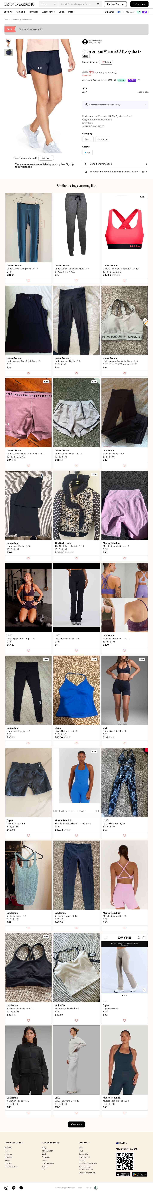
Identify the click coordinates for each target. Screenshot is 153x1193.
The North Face (63, 543)
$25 (9, 367)
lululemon (108, 450)
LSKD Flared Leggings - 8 (67, 638)
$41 (59, 459)
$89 (105, 1014)
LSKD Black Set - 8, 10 (114, 823)
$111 (57, 644)
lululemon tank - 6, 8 (16, 916)
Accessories (48, 11)
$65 (9, 1107)
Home (7, 20)
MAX (44, 1154)
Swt (105, 728)
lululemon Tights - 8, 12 (66, 916)
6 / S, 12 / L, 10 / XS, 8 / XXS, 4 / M (120, 364)
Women (16, 20)
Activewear (27, 20)
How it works (84, 1157)
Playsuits (8, 1157)
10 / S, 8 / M (61, 456)
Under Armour (90, 62)
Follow (108, 62)
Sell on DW (83, 1154)
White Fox (60, 1005)
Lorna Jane (12, 543)
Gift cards (109, 12)
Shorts (7, 1160)
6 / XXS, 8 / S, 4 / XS (65, 271)
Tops (6, 1151)
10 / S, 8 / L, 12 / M (112, 271)
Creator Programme (87, 1173)
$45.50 (63, 737)
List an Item (139, 4)
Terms (80, 1188)
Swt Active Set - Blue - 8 (115, 731)
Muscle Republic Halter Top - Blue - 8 (73, 823)
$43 (11, 1014)
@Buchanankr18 (95, 41)
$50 (105, 552)
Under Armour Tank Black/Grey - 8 (23, 361)
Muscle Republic (111, 543)
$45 (105, 459)
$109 (9, 552)
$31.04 (10, 274)
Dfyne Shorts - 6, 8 (16, 823)
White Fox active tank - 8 (67, 1008)
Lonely (44, 1160)
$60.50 (59, 922)
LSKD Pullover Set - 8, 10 (67, 1101)
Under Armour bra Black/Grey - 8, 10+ (121, 268)
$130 (57, 1107)
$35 (57, 367)
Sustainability (84, 1166)
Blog (80, 1148)
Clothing (20, 11)
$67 (105, 829)
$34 (11, 459)
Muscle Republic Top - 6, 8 (116, 1101)
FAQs (81, 1151)
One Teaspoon (48, 1163)
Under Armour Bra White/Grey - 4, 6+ (121, 361)
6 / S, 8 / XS (60, 364)
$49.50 (111, 274)
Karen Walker (47, 1151)
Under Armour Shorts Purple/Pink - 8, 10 (26, 453)
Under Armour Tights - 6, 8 (68, 361)
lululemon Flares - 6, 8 (113, 453)
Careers (82, 1160)
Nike (43, 1170)
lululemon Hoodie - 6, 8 (18, 1101)
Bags (61, 11)
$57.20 (10, 644)
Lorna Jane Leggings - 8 (18, 731)
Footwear (33, 11)
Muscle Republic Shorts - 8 (116, 546)
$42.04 (63, 829)
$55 (105, 367)
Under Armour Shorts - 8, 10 (68, 453)
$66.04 (11, 829)
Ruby (44, 1148)
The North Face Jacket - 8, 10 (69, 546)
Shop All (8, 11)
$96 (105, 922)
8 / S (9, 271)
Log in (110, 4)
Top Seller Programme (88, 1163)
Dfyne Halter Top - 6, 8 (66, 731)
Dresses (7, 1148)
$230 (106, 644)
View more (76, 1124)
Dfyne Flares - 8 (111, 1008)
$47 (9, 922)
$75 (57, 274)
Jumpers (8, 1163)
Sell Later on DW (86, 1170)
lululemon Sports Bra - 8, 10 (20, 1008)
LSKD (9, 635)
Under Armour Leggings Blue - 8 (22, 268)
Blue (88, 152)
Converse (46, 1157)
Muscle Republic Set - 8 (114, 916)
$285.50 (64, 552)
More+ (71, 11)
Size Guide (144, 92)
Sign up (120, 4)
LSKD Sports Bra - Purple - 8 (21, 638)
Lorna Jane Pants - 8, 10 (19, 546)
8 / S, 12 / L (60, 919)
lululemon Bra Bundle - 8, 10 (116, 638)
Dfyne (58, 728)
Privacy (88, 1188)
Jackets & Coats (11, 1166)
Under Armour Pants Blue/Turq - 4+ (72, 268)
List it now (46, 158)
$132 (108, 737)
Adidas (44, 1166)
